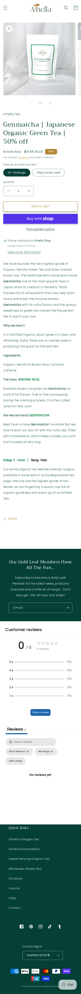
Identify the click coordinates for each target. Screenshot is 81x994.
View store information (24, 252)
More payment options (40, 229)
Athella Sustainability (24, 849)
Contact (15, 907)
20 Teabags (17, 172)
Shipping (24, 157)
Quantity (8, 182)
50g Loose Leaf (48, 172)
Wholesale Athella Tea (25, 868)
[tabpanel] (40, 780)
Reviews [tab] (16, 729)
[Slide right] (50, 103)
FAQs (12, 898)
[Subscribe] (67, 608)
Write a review (40, 712)
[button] (5, 8)
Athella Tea (34, 986)
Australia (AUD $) (38, 955)
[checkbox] (16, 761)
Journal (14, 888)
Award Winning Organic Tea (29, 858)
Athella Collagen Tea (24, 839)
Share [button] (12, 518)
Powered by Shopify (49, 986)
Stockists (15, 878)
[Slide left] (31, 103)
